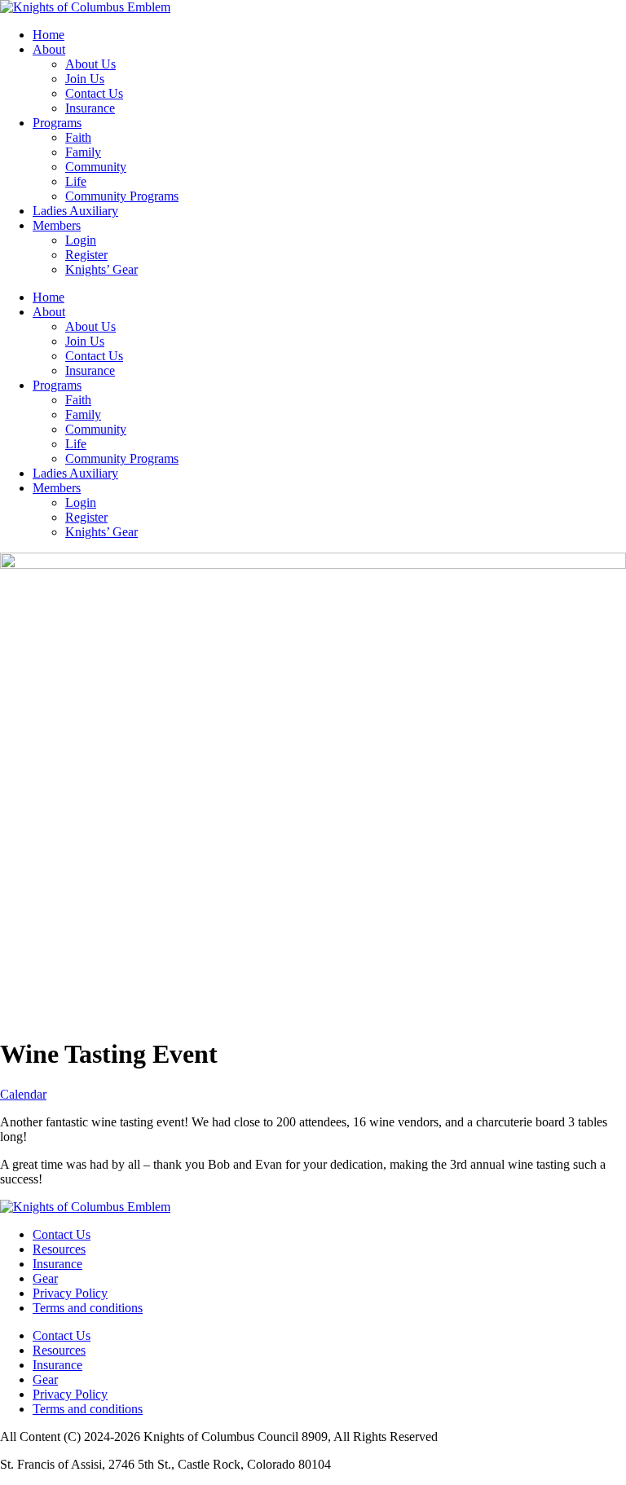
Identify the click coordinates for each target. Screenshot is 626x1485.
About (49, 49)
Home (48, 35)
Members (57, 225)
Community (95, 167)
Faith (78, 137)
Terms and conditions (88, 1308)
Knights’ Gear (101, 269)
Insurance (90, 108)
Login (80, 240)
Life (75, 181)
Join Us (84, 79)
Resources (59, 1249)
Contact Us (94, 93)
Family (83, 152)
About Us (90, 64)
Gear (45, 1278)
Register (86, 255)
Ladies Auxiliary (75, 211)
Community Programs (122, 196)
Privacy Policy (70, 1293)
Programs (57, 123)
